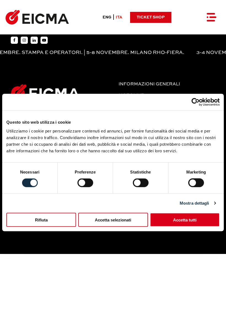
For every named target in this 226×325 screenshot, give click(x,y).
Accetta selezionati (113, 219)
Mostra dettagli (194, 203)
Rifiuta (41, 219)
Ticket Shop (151, 17)
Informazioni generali (149, 84)
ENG (107, 17)
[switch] (85, 182)
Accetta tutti (185, 219)
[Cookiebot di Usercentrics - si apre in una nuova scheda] (195, 102)
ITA (119, 17)
